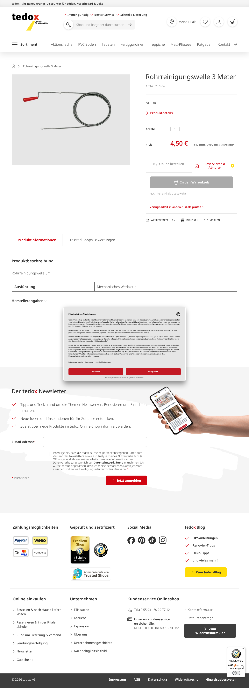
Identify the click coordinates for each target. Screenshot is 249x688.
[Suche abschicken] (130, 25)
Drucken (192, 220)
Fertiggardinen (132, 44)
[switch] (236, 673)
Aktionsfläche (61, 44)
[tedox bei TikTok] (152, 540)
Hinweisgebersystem (221, 679)
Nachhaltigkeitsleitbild (90, 651)
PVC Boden (87, 44)
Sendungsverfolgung (32, 643)
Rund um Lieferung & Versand (39, 635)
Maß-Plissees (181, 44)
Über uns (81, 634)
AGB (137, 679)
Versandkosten (226, 144)
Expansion (81, 626)
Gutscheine (25, 659)
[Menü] (242, 649)
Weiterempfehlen (163, 220)
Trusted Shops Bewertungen (92, 239)
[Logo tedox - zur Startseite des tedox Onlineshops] (30, 22)
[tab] (168, 166)
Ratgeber (204, 44)
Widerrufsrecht (186, 679)
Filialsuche (81, 610)
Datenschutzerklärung (108, 462)
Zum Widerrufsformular (210, 631)
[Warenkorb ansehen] (232, 22)
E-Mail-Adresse (24, 442)
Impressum (117, 679)
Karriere (80, 618)
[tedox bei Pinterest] (142, 540)
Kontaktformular (200, 610)
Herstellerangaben (28, 300)
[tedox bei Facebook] (131, 540)
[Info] (232, 166)
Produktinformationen (37, 239)
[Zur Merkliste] (205, 22)
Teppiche (157, 44)
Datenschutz (157, 679)
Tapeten (108, 44)
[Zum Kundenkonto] (219, 22)
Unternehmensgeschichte (93, 643)
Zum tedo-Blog (208, 572)
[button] (235, 44)
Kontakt (224, 44)
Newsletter (25, 651)
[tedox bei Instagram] (163, 540)
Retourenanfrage (200, 618)
